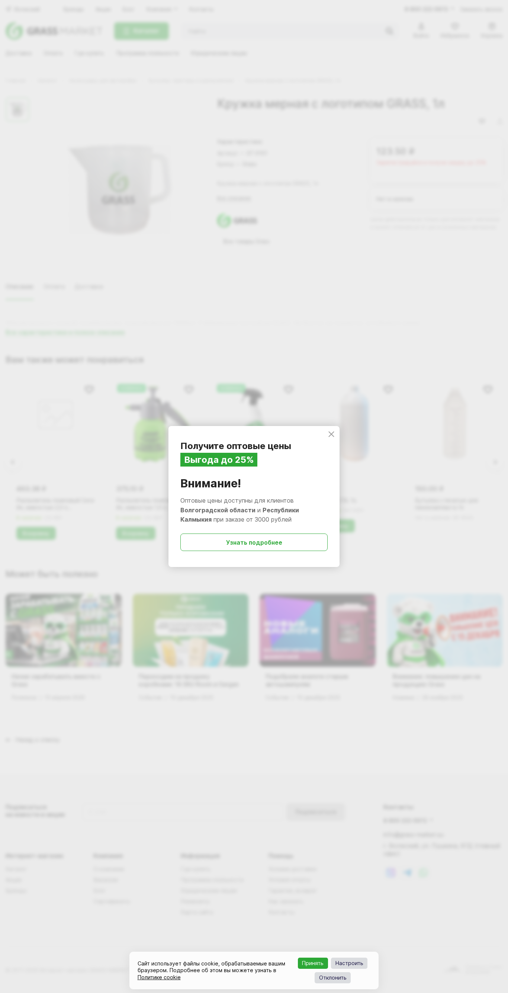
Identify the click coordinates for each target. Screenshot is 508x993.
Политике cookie (159, 977)
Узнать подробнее (254, 542)
